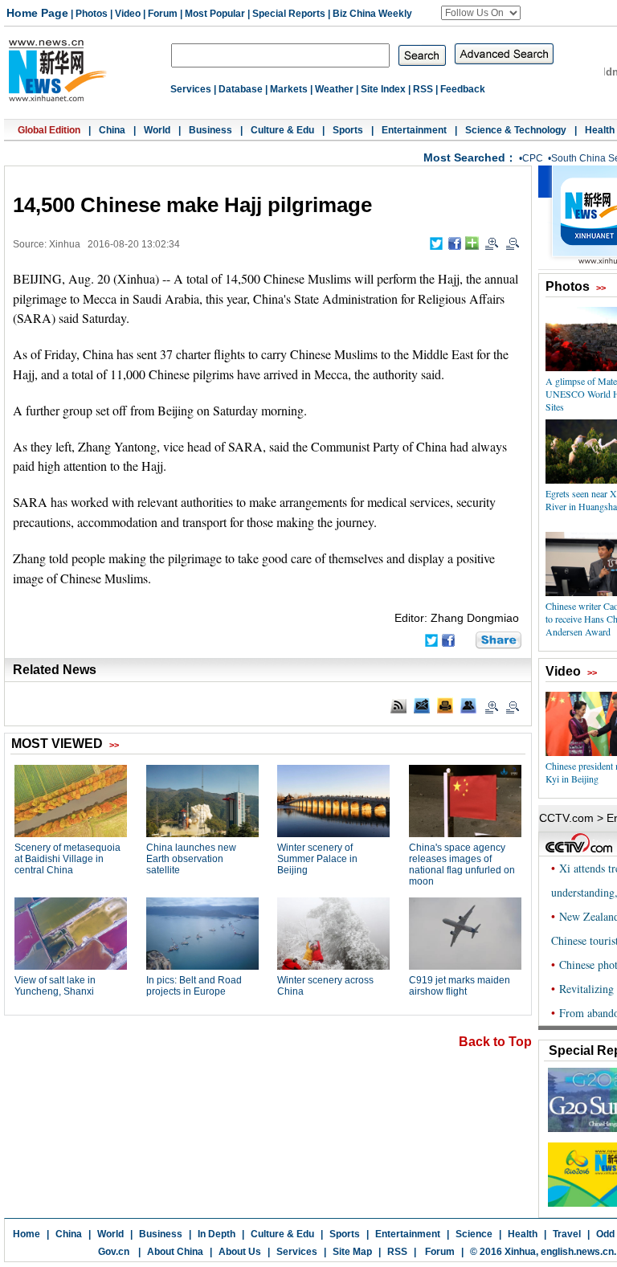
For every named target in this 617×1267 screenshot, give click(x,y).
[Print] (445, 705)
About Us (240, 1251)
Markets (289, 89)
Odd (605, 1234)
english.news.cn (577, 1251)
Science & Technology (515, 130)
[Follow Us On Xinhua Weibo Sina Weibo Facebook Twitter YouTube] (481, 12)
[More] (472, 243)
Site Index (383, 89)
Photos (92, 13)
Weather (334, 89)
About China (175, 1251)
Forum (163, 13)
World (157, 130)
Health (600, 130)
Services (190, 89)
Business (210, 130)
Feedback (462, 89)
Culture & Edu (282, 130)
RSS (423, 89)
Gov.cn (113, 1251)
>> (601, 287)
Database (241, 89)
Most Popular (215, 13)
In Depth (216, 1234)
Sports (348, 130)
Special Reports (288, 13)
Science (474, 1234)
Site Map (352, 1251)
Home (26, 1234)
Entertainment (414, 130)
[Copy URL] (468, 705)
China (112, 130)
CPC (532, 158)
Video (128, 13)
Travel (567, 1234)
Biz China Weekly (372, 13)
